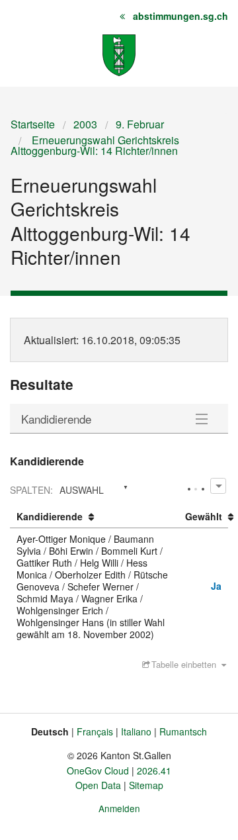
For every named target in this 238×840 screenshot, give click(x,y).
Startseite (33, 124)
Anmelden (119, 808)
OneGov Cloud (98, 770)
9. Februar (140, 124)
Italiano (136, 731)
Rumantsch (183, 731)
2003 (85, 124)
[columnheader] (94, 517)
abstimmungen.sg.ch (180, 16)
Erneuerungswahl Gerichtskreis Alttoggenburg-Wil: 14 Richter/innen (95, 145)
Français (95, 731)
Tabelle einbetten (183, 664)
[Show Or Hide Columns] (217, 485)
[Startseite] (119, 54)
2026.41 (154, 770)
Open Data (98, 785)
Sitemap (146, 785)
